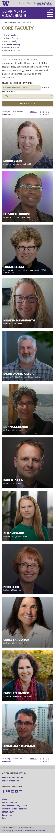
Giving (49, 5)
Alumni (29, 3)
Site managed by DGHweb (35, 830)
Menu (50, 10)
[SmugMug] (20, 791)
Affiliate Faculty (12, 44)
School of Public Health (12, 777)
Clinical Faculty (10, 41)
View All (33, 112)
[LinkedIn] (16, 791)
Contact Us (41, 5)
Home (4, 23)
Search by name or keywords (17, 83)
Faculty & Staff (14, 23)
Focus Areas (8, 91)
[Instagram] (12, 791)
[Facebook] (4, 791)
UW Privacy (6, 830)
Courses (22, 3)
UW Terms (18, 830)
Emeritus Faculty (11, 47)
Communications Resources (14, 809)
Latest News (8, 812)
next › (47, 114)
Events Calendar (9, 802)
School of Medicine (10, 780)
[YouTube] (8, 791)
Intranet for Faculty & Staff (14, 805)
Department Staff (12, 50)
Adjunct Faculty (11, 38)
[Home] (14, 13)
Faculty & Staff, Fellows (43, 3)
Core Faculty (10, 35)
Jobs (4, 818)
